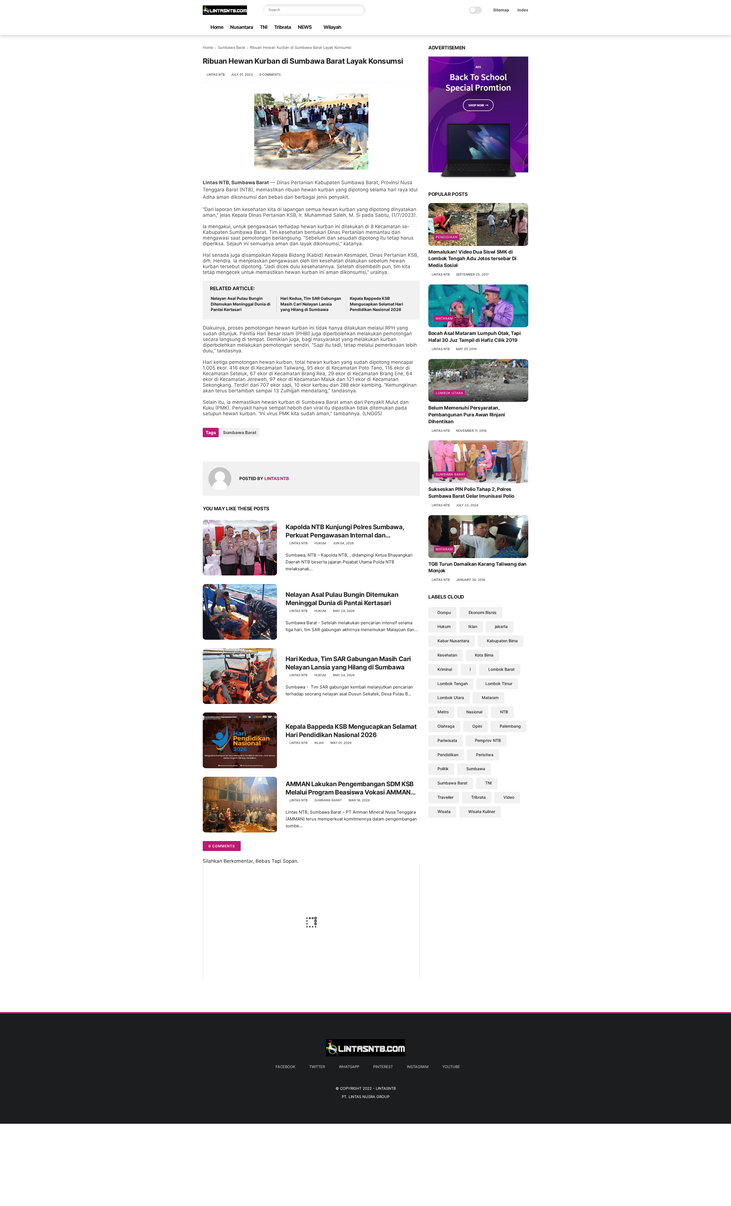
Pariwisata (447, 740)
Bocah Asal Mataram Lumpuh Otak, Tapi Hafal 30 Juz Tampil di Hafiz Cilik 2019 (474, 336)
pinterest (383, 1066)
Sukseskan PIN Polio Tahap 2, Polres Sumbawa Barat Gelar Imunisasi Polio (471, 492)
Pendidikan (446, 237)
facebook (285, 1066)
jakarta (501, 626)
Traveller (445, 797)
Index (522, 9)
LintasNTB (386, 1088)
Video (508, 797)
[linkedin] (253, 448)
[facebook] (479, 27)
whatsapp (349, 1066)
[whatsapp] (497, 27)
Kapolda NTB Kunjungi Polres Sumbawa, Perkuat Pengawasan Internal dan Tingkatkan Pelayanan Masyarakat (345, 531)
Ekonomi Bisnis (483, 612)
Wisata (444, 811)
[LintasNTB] (225, 13)
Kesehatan (447, 655)
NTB (504, 711)
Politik (443, 768)
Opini (477, 726)
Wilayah (332, 27)
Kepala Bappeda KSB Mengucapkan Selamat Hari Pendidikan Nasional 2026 (376, 304)
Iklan (319, 743)
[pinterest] (507, 27)
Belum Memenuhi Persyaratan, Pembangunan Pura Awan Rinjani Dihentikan (466, 414)
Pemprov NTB (488, 740)
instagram (417, 1066)
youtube (451, 1066)
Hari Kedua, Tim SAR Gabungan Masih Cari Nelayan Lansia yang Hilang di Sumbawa (310, 304)
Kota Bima (484, 655)
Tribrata (282, 27)
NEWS (305, 27)
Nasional (474, 711)
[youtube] (525, 27)
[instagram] (516, 27)
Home (216, 27)
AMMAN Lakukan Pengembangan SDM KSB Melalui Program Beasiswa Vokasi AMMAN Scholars (350, 788)
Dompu (444, 612)
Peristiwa (484, 754)
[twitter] (488, 27)
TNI (263, 27)
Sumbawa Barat (231, 47)
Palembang (510, 726)
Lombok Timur (498, 683)
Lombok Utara (449, 393)
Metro (443, 711)
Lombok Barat (501, 669)
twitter (317, 1066)
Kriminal (444, 669)
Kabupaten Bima (502, 640)
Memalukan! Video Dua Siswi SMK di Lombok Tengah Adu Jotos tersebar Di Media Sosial (472, 258)
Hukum (320, 543)
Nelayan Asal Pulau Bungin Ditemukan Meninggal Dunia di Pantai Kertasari (240, 304)
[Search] (359, 10)
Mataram (444, 318)
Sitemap (501, 9)
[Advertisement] (171, 1164)
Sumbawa (475, 768)
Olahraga (446, 726)
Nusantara (241, 27)
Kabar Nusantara (453, 640)
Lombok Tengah (452, 683)
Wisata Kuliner (481, 811)
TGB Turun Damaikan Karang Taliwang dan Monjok (477, 567)
